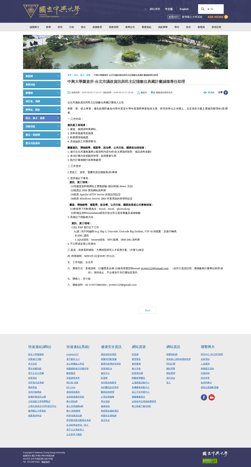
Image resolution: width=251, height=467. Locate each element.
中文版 (169, 9)
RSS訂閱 (170, 363)
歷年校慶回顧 (34, 368)
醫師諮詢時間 (107, 392)
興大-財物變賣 (73, 411)
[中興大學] (215, 454)
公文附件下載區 (74, 434)
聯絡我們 (45, 462)
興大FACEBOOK (204, 397)
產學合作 (130, 27)
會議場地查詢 (73, 392)
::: (145, 9)
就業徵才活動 (34, 359)
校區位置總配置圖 (210, 387)
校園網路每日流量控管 (77, 368)
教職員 (201, 27)
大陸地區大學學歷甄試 (39, 401)
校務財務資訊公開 (37, 396)
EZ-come (70, 387)
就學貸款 (32, 378)
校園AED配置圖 (109, 359)
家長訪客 (216, 27)
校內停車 (205, 378)
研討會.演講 (72, 382)
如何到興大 (206, 382)
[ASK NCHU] (217, 17)
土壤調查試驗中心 (141, 382)
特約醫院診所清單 (110, 387)
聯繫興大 (208, 347)
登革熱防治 (106, 368)
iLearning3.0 (72, 354)
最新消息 (30, 84)
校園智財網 (171, 354)
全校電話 (205, 359)
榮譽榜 (29, 93)
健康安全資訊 (111, 347)
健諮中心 (105, 373)
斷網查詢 (70, 373)
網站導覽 (155, 9)
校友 (188, 27)
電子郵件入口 (73, 359)
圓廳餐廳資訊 (138, 396)
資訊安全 (170, 378)
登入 (168, 382)
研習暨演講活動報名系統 (78, 420)
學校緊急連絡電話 (110, 411)
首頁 (69, 75)
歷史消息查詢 (33, 143)
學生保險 (105, 401)
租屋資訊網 (137, 373)
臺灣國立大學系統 (37, 411)
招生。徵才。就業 (35, 118)
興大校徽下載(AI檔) (141, 406)
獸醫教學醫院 (138, 378)
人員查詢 (205, 363)
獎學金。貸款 (33, 109)
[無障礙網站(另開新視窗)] (215, 461)
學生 (177, 27)
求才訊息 (32, 363)
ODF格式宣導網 (36, 382)
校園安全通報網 (108, 415)
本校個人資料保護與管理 (178, 359)
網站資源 (139, 347)
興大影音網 (211, 397)
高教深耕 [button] (113, 27)
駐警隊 (104, 378)
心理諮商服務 (107, 396)
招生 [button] (83, 27)
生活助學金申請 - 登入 (77, 425)
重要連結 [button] (146, 27)
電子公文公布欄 (36, 373)
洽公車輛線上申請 (75, 363)
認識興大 (34, 27)
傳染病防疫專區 (108, 354)
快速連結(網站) (39, 347)
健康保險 (105, 406)
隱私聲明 (170, 373)
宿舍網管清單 (73, 378)
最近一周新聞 (33, 134)
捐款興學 (163, 27)
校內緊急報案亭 (108, 382)
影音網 (135, 354)
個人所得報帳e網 (74, 406)
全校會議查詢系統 (75, 396)
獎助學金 (32, 387)
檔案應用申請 (34, 415)
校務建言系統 (207, 368)
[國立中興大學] (51, 11)
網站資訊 (173, 347)
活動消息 (30, 126)
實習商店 (136, 359)
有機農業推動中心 (141, 387)
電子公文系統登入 (75, 429)
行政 (71, 27)
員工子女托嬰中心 (141, 392)
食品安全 (105, 420)
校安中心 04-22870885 (212, 354)
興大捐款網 (72, 401)
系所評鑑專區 (34, 392)
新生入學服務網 (36, 354)
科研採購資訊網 (74, 415)
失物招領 (205, 373)
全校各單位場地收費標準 (144, 401)
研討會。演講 (33, 101)
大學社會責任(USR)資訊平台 (42, 406)
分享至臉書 (226, 92)
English (184, 9)
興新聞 (29, 76)
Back (147, 310)
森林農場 (136, 363)
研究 (60, 27)
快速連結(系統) (78, 347)
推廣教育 (97, 27)
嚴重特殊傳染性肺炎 (111, 363)
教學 (48, 27)
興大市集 (136, 368)
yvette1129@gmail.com (155, 268)
